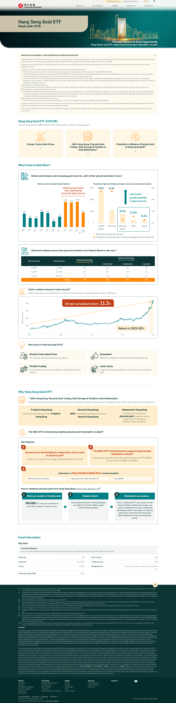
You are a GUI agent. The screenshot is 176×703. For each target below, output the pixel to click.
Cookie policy (44, 696)
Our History (21, 685)
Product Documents (93, 683)
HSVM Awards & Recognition (26, 687)
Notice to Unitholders (93, 685)
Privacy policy (35, 696)
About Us (79, 6)
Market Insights (69, 687)
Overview (67, 683)
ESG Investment (22, 693)
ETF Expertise (45, 689)
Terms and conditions (24, 696)
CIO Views (67, 685)
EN (145, 1)
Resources (131, 6)
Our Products (97, 6)
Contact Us (148, 6)
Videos (66, 689)
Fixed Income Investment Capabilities (52, 691)
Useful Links (91, 687)
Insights (115, 6)
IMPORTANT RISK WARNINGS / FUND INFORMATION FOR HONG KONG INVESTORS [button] (49, 55)
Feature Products (46, 687)
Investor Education (70, 691)
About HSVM (21, 683)
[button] (154, 1)
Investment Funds (46, 685)
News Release (22, 691)
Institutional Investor (130, 1)
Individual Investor (113, 1)
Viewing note (53, 696)
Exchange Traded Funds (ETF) (49, 683)
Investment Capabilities (24, 689)
